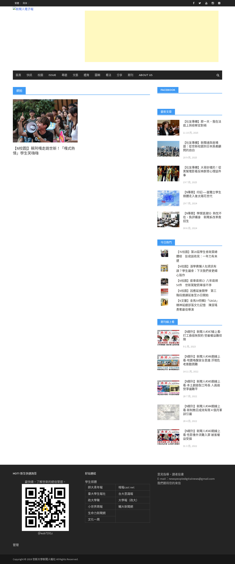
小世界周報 (95, 506)
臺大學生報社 (97, 494)
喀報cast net (126, 487)
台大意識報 (125, 494)
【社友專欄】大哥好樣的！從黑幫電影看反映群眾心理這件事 (202, 171)
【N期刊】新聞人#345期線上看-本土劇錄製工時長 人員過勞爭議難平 (201, 385)
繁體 (17, 3)
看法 (108, 75)
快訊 (29, 75)
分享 (119, 75)
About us (146, 75)
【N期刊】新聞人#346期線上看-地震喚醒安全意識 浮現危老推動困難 (201, 360)
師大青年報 (95, 487)
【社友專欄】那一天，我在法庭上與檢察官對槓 (202, 123)
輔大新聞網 (125, 506)
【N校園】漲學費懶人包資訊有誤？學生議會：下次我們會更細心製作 (196, 270)
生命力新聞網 (97, 513)
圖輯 (97, 75)
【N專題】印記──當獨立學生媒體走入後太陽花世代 (202, 194)
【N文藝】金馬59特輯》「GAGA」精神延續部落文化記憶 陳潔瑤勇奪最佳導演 (197, 305)
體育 (86, 75)
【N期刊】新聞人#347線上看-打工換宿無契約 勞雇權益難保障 (202, 335)
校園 (40, 75)
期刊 (130, 75)
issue (52, 75)
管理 (16, 545)
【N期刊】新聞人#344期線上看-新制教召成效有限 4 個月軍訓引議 (202, 410)
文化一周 (94, 519)
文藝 (75, 75)
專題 (64, 75)
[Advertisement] (151, 36)
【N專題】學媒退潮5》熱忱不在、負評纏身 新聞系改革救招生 (202, 217)
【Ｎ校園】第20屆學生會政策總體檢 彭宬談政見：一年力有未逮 (196, 256)
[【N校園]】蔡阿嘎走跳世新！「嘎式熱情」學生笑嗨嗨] (45, 120)
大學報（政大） (128, 500)
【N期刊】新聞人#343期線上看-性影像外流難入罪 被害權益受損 (201, 434)
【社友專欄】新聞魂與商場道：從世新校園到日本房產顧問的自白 (202, 146)
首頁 (18, 75)
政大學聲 (94, 500)
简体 (25, 3)
